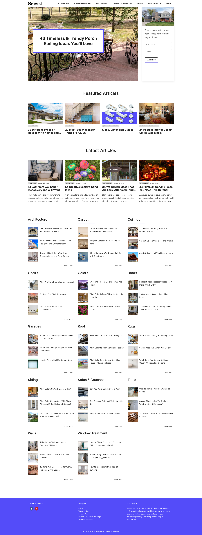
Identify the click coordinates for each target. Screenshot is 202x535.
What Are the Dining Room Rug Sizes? (156, 335)
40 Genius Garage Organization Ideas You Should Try (56, 337)
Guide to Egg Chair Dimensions (53, 294)
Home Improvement (83, 3)
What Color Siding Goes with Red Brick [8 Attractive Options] (57, 415)
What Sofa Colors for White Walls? (105, 413)
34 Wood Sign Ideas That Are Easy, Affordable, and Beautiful (118, 188)
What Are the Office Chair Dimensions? (57, 282)
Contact (81, 508)
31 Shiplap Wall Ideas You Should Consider (54, 456)
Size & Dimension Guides (110, 126)
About (169, 3)
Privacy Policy (83, 514)
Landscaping (107, 183)
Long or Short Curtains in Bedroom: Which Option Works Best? (105, 443)
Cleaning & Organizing (122, 3)
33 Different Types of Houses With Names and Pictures (43, 131)
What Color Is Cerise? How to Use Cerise (105, 308)
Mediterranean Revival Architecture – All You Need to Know (56, 230)
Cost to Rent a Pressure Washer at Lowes (154, 390)
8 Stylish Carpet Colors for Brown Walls (105, 242)
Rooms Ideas (63, 3)
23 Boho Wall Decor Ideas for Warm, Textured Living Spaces (56, 468)
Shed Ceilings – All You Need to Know (156, 253)
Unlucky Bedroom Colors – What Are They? (106, 283)
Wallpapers (69, 126)
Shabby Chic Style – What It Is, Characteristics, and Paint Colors (54, 254)
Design (140, 3)
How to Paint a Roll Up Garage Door (56, 360)
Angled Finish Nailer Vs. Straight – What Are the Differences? (154, 402)
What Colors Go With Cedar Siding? (55, 389)
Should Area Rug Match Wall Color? (155, 348)
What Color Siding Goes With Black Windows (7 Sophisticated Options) (55, 402)
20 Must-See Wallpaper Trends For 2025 (80, 131)
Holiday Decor (154, 3)
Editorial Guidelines (85, 519)
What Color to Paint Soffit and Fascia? (107, 348)
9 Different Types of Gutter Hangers (106, 335)
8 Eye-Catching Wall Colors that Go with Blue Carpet (105, 254)
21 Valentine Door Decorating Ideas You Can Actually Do (155, 308)
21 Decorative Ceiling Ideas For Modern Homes (153, 230)
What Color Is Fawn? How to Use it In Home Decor (106, 295)
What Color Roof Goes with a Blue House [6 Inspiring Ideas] (105, 361)
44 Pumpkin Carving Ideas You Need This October (156, 188)
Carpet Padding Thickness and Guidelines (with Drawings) (103, 230)
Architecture (33, 126)
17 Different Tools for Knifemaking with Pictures (156, 415)
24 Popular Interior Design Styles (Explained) (155, 131)
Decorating (101, 3)
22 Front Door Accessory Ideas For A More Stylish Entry (155, 283)
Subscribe (151, 60)
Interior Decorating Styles (149, 126)
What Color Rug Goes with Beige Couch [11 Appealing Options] (153, 361)
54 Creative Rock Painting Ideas (81, 188)
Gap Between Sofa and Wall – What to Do (106, 402)
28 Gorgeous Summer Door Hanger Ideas (155, 295)
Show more (68, 266)
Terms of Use (83, 511)
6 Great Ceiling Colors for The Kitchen (156, 241)
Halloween (144, 183)
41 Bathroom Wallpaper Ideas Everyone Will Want (44, 188)
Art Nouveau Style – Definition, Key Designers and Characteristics (55, 242)
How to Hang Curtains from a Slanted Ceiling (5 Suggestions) (106, 456)
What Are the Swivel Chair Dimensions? (51, 308)
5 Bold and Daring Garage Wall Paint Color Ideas (56, 349)
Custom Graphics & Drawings (89, 517)
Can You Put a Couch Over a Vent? (105, 389)
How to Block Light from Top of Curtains (104, 468)
